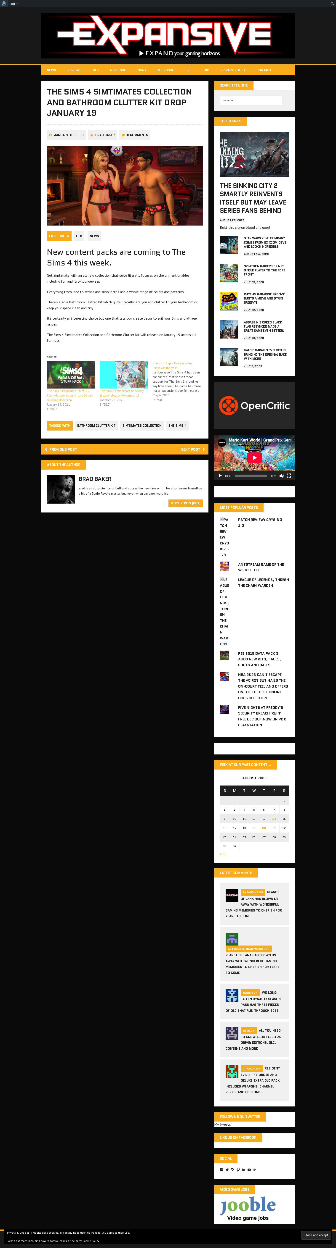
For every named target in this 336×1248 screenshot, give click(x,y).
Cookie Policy (91, 1241)
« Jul (223, 853)
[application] (254, 457)
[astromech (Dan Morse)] (232, 942)
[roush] (232, 999)
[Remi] (232, 1037)
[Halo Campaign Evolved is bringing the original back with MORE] (229, 363)
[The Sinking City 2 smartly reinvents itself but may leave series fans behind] (254, 173)
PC (189, 70)
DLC (96, 70)
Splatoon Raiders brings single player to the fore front (264, 270)
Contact (264, 70)
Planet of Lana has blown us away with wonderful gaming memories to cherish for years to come (254, 904)
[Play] (220, 475)
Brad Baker (105, 135)
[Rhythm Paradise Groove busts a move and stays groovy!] (229, 307)
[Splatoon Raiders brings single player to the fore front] (229, 279)
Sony (142, 70)
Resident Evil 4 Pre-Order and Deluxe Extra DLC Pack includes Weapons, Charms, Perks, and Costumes (253, 1080)
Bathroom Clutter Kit (96, 425)
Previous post (63, 449)
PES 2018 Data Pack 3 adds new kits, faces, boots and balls (259, 659)
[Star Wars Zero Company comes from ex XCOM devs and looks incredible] (229, 251)
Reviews (74, 70)
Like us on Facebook (238, 1137)
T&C (206, 70)
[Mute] (281, 475)
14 (274, 819)
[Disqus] (124, 581)
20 (264, 828)
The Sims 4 (177, 425)
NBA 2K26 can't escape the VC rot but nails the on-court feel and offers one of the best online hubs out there (263, 686)
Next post (190, 449)
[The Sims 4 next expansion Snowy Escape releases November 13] (124, 375)
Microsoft (167, 70)
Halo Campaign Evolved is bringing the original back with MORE (265, 354)
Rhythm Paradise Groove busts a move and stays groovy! (264, 298)
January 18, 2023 (69, 135)
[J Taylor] (232, 1075)
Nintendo (118, 70)
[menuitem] (4, 3)
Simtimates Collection (142, 425)
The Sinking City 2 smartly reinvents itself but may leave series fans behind (253, 198)
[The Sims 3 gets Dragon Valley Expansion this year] (179, 381)
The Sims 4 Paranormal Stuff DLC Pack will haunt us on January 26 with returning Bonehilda (70, 395)
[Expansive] (168, 35)
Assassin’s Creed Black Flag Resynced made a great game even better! (264, 326)
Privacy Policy (233, 70)
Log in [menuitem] (14, 3)
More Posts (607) (185, 503)
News (51, 70)
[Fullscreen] (289, 475)
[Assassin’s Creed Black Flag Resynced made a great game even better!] (229, 335)
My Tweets (222, 1124)
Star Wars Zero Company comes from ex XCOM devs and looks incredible (265, 242)
